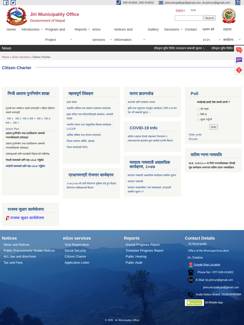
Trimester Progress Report (145, 250)
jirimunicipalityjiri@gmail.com (221, 287)
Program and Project (55, 35)
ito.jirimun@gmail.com (219, 279)
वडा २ (10, 118)
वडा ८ (9, 122)
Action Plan (13, 128)
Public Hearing (136, 256)
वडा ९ (16, 122)
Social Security (75, 250)
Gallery (153, 29)
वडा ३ (18, 118)
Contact (191, 29)
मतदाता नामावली (135, 181)
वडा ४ (26, 118)
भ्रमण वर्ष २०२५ (208, 35)
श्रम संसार (72, 102)
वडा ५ (32, 118)
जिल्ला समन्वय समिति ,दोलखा (81, 141)
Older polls (195, 134)
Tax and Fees (13, 262)
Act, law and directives (20, 256)
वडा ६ (40, 118)
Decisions (171, 29)
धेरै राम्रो (204, 108)
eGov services (98, 35)
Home (11, 29)
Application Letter (77, 262)
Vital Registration (77, 244)
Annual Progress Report (143, 244)
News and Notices (17, 244)
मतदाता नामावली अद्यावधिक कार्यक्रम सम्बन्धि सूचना (152, 175)
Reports (81, 29)
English (180, 10)
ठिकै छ (203, 114)
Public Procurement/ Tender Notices (29, 250)
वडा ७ (47, 118)
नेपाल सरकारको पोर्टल (77, 147)
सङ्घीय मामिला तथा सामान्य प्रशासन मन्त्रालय (89, 108)
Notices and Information (123, 35)
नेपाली (193, 10)
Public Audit (134, 262)
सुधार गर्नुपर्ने (206, 119)
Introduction (30, 29)
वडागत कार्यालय (228, 35)
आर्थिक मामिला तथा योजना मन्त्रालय (84, 134)
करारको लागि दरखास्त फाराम (141, 102)
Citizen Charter (75, 256)
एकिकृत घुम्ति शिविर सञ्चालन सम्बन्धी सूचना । (172, 48)
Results (193, 138)
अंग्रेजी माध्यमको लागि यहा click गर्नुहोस (26, 166)
